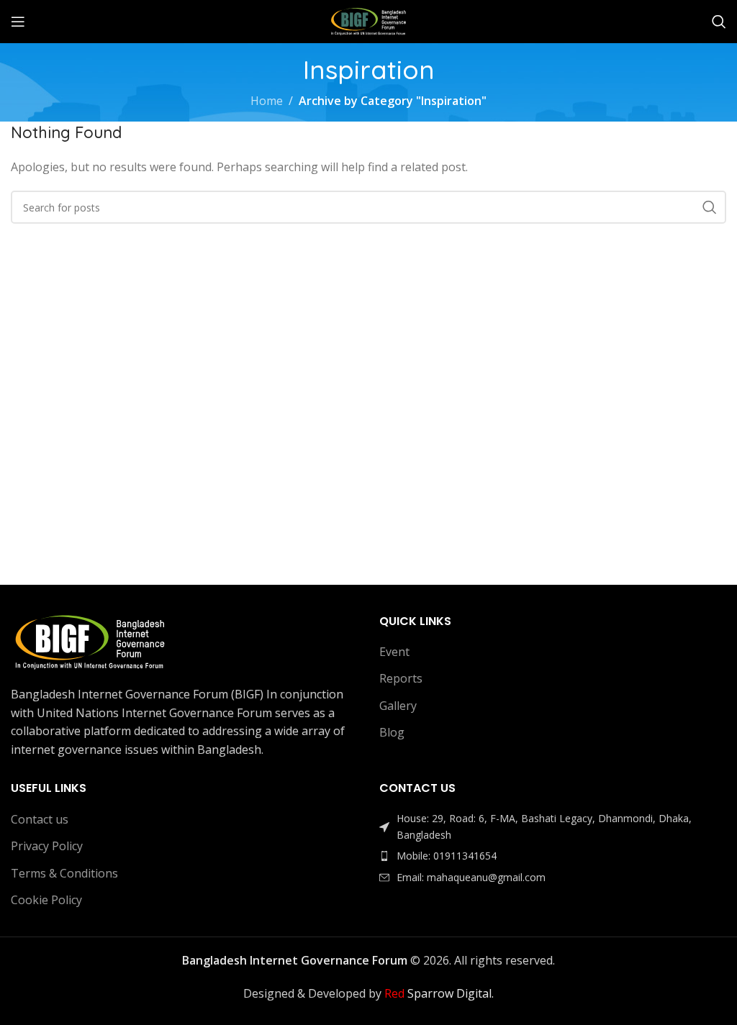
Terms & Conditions (64, 873)
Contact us (39, 819)
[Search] (719, 21)
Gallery (398, 706)
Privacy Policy (47, 846)
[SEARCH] (709, 207)
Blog (391, 732)
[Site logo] (368, 20)
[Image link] (90, 641)
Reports (400, 678)
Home (266, 101)
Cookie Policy (46, 900)
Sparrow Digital (438, 993)
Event (394, 652)
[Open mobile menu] (18, 21)
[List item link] (552, 856)
